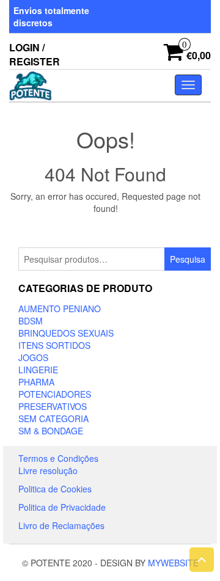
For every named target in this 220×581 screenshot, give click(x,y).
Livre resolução (48, 470)
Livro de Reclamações (61, 525)
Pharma (36, 382)
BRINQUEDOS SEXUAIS (66, 333)
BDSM (30, 321)
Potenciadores (54, 394)
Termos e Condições (58, 458)
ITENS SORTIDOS (54, 345)
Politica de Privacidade (62, 507)
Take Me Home (109, 231)
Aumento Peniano (59, 308)
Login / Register (34, 54)
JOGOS (33, 357)
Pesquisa (187, 259)
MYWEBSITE (173, 563)
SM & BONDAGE (50, 431)
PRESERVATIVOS (52, 406)
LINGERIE (38, 370)
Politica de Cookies (55, 489)
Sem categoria (53, 418)
